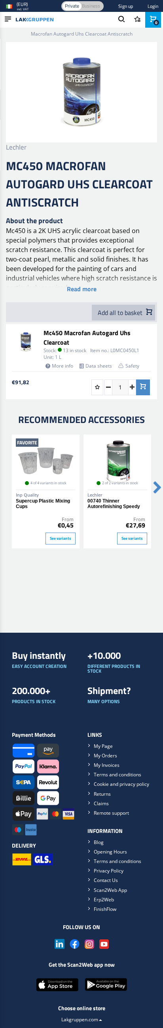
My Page (103, 746)
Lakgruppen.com (79, 1019)
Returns (102, 794)
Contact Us (106, 880)
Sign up (125, 6)
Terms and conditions (117, 774)
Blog (99, 842)
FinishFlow (105, 909)
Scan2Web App (110, 890)
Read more (82, 289)
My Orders (105, 755)
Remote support (111, 813)
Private (72, 5)
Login (153, 6)
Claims (101, 803)
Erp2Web (104, 899)
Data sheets (98, 365)
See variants (60, 538)
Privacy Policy (108, 870)
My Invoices (106, 765)
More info (62, 365)
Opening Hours (110, 851)
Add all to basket (121, 312)
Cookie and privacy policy (121, 784)
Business (91, 5)
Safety (132, 365)
